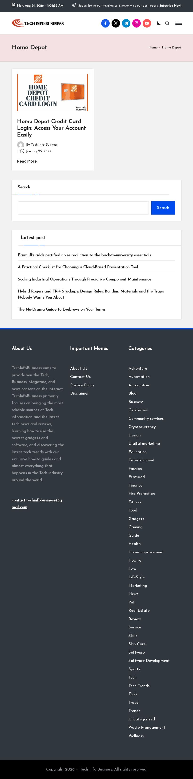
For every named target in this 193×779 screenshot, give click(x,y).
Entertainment (142, 460)
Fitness (135, 502)
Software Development (149, 661)
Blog (133, 393)
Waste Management (147, 728)
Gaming (136, 527)
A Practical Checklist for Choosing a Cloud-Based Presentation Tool (78, 267)
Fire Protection (142, 494)
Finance (135, 485)
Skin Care (137, 644)
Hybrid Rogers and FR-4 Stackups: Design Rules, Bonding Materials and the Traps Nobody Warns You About (91, 294)
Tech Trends (139, 686)
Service (135, 627)
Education (138, 452)
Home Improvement (146, 552)
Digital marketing (144, 444)
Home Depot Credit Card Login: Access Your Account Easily (51, 128)
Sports (134, 669)
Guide (134, 536)
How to (135, 561)
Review (135, 619)
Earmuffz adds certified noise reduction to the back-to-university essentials (84, 255)
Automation (139, 377)
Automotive (139, 385)
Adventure (138, 369)
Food (133, 510)
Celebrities (138, 410)
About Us (78, 369)
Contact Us (80, 377)
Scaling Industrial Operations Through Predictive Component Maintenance (84, 279)
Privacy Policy (82, 385)
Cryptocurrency (142, 427)
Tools (133, 694)
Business (136, 402)
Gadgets (136, 519)
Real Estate (139, 611)
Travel (134, 703)
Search (24, 187)
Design (135, 435)
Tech (133, 677)
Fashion (135, 469)
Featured (137, 477)
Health (135, 544)
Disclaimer (79, 393)
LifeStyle (137, 577)
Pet (132, 602)
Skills (133, 636)
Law (132, 569)
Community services (146, 419)
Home (153, 47)
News (133, 594)
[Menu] (178, 23)
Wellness (136, 736)
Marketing (138, 586)
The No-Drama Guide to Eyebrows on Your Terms (61, 310)
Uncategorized (142, 719)
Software (137, 653)
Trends (134, 711)
